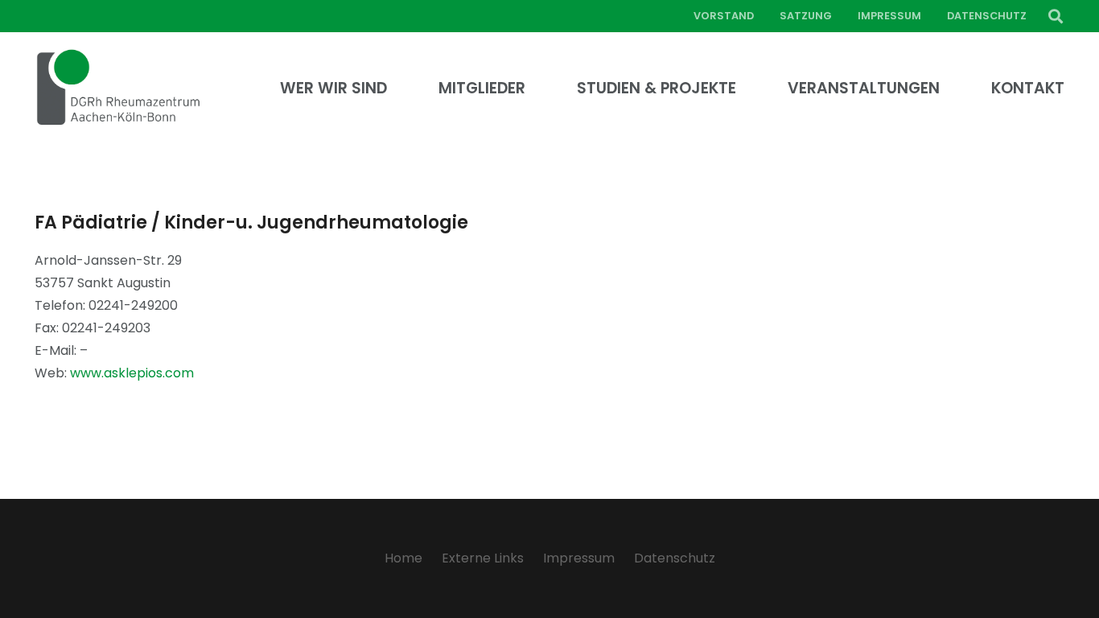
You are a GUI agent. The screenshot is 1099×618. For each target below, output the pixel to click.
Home (403, 558)
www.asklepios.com (132, 373)
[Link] (119, 88)
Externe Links (483, 558)
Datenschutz (674, 558)
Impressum (579, 558)
